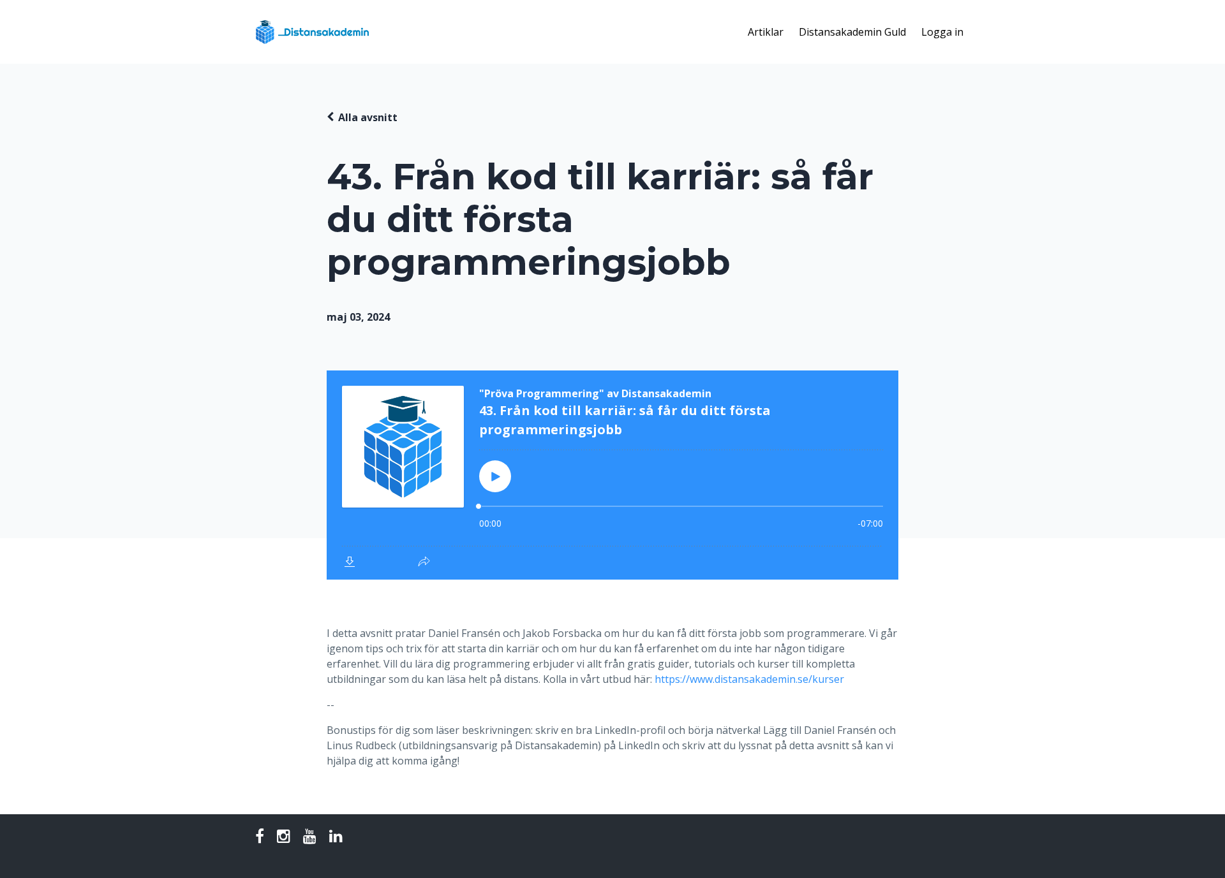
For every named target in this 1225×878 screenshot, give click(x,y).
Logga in (942, 32)
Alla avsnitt (367, 117)
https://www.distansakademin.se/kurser (749, 679)
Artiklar (765, 32)
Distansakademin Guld (852, 32)
